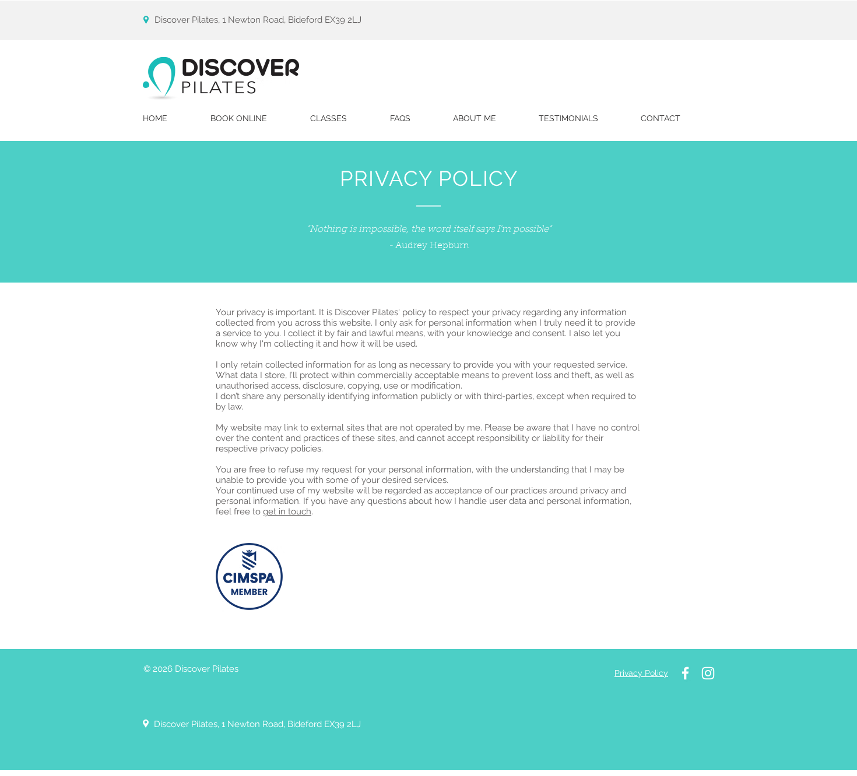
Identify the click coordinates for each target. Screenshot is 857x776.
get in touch (287, 511)
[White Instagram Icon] (708, 673)
